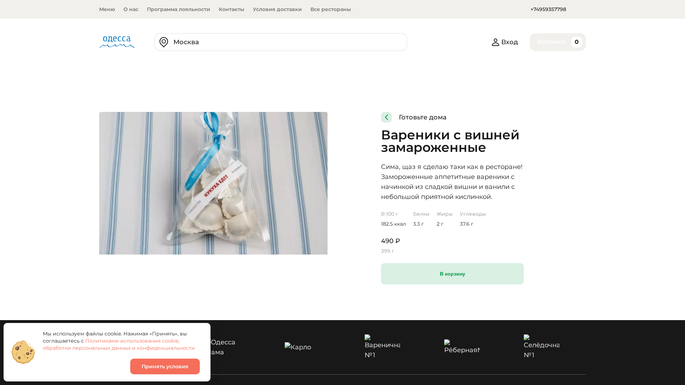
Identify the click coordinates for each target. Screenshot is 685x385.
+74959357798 (548, 9)
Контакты (231, 9)
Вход (509, 42)
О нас (130, 9)
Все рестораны (330, 9)
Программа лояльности (178, 9)
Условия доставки (277, 9)
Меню (107, 9)
